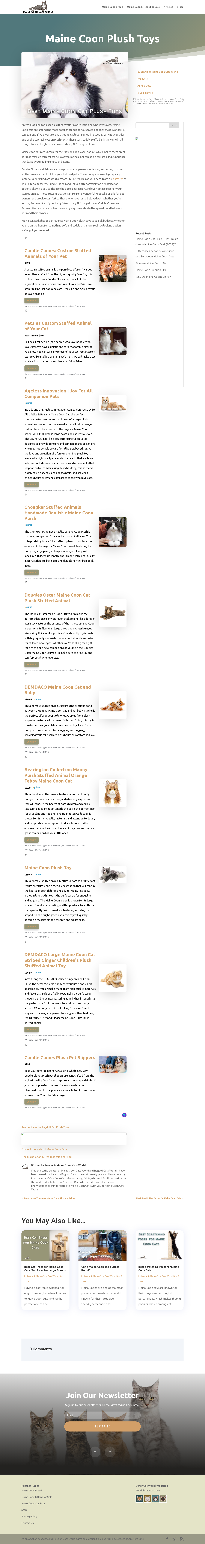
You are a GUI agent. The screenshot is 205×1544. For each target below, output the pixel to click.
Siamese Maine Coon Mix (151, 263)
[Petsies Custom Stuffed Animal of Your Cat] (111, 341)
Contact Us (27, 1522)
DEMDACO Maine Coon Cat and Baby (57, 689)
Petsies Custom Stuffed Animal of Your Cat (58, 326)
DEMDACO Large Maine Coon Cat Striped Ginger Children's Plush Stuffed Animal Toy (59, 960)
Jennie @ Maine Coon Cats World (65, 1165)
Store (180, 7)
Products (142, 78)
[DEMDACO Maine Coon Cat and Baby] (111, 705)
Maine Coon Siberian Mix (151, 270)
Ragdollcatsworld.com (148, 1490)
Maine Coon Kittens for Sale (36, 1496)
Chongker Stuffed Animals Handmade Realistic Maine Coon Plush (58, 513)
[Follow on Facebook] (95, 1452)
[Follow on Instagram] (110, 1452)
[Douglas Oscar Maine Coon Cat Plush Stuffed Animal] (111, 613)
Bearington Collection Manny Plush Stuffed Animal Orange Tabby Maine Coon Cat (55, 775)
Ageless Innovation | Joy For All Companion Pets (58, 393)
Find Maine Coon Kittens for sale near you (46, 1156)
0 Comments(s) (145, 92)
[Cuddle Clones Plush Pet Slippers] (111, 1065)
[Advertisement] (157, 334)
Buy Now (31, 300)
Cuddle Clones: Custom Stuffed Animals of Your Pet (57, 253)
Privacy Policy (29, 1516)
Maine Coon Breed (112, 7)
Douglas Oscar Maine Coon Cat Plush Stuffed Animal (57, 597)
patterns (118, 178)
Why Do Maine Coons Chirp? (153, 276)
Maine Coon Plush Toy (47, 867)
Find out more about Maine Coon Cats (44, 1149)
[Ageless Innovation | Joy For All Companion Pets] (111, 404)
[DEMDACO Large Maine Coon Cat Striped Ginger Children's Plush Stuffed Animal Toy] (111, 978)
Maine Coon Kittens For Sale (143, 7)
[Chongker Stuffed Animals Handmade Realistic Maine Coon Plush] (111, 533)
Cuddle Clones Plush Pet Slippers (59, 1057)
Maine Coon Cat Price (33, 1503)
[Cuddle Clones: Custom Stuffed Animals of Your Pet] (111, 269)
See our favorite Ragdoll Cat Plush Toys (45, 1127)
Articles (168, 7)
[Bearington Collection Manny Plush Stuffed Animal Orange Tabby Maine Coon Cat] (111, 793)
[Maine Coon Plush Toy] (111, 875)
